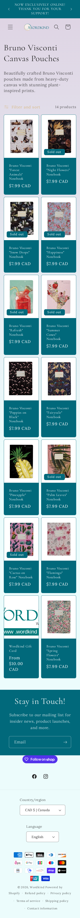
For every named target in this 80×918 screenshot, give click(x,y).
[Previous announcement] (9, 9)
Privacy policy (60, 893)
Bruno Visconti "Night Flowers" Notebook (58, 170)
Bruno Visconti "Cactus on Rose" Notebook (21, 572)
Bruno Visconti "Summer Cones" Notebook (57, 332)
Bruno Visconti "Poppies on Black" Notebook (20, 414)
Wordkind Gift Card (20, 649)
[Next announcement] (71, 9)
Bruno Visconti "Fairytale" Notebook (57, 412)
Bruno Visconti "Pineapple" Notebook (20, 494)
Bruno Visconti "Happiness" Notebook (57, 252)
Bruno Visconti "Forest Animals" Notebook (20, 172)
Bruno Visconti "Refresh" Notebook (20, 330)
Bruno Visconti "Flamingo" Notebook (57, 572)
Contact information (42, 908)
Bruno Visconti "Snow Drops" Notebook (20, 252)
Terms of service (28, 901)
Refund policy (35, 893)
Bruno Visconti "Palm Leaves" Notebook (57, 494)
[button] (10, 27)
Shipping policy (57, 901)
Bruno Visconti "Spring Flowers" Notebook (57, 653)
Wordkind (37, 887)
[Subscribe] (65, 742)
